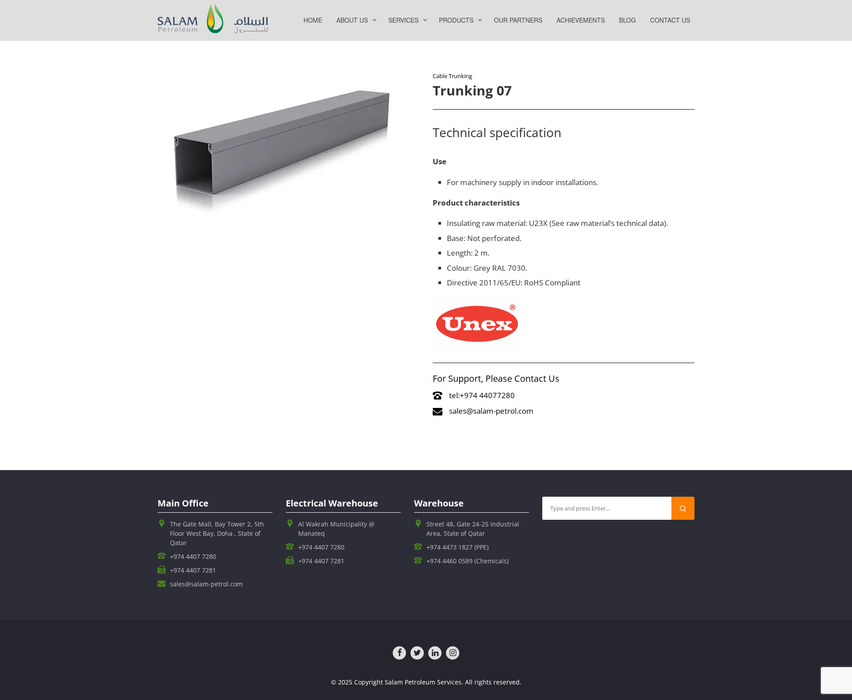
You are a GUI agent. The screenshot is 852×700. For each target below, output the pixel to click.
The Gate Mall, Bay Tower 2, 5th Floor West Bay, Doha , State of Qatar (217, 533)
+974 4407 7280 (193, 556)
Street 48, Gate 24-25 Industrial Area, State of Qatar (472, 529)
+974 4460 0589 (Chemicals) (467, 561)
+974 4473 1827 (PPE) (457, 547)
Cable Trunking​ (452, 76)
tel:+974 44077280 (482, 395)
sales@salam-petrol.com (491, 411)
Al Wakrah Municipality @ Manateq (336, 529)
